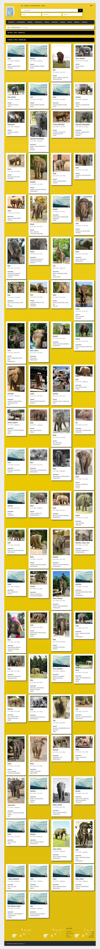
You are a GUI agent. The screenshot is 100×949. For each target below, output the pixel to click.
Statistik (69, 22)
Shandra (55, 557)
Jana (77, 223)
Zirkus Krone (33, 358)
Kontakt (43, 5)
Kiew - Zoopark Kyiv (13, 592)
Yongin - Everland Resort (14, 66)
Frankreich (10, 178)
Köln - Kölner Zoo (57, 442)
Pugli (9, 462)
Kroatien (32, 403)
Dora (31, 295)
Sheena (77, 339)
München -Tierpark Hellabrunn (61, 515)
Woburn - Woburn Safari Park (60, 77)
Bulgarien (78, 318)
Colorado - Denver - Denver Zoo (61, 401)
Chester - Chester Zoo (35, 513)
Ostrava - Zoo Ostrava (35, 594)
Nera (31, 680)
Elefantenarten (21, 22)
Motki (77, 476)
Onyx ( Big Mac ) (58, 669)
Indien (32, 802)
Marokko (78, 232)
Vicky (31, 625)
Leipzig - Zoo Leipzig (80, 259)
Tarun (9, 210)
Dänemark (78, 432)
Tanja (77, 625)
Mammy (32, 58)
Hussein (55, 336)
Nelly (77, 379)
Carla (9, 350)
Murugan (55, 750)
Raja (54, 70)
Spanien (32, 149)
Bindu (54, 435)
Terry (31, 97)
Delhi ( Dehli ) (34, 350)
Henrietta (78, 584)
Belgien (55, 648)
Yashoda (32, 182)
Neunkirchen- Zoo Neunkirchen (38, 470)
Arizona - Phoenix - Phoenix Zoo (83, 346)
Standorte (29, 22)
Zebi (31, 906)
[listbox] (31, 14)
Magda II (10, 709)
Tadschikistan (34, 718)
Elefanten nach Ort (15, 27)
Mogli (32, 557)
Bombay (77, 791)
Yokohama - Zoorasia (13, 104)
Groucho (55, 393)
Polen (54, 220)
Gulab (9, 763)
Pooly (54, 97)
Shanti (32, 224)
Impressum (26, 5)
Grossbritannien (57, 79)
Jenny (54, 879)
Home (22, 5)
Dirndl (9, 584)
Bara (9, 266)
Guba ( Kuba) (79, 879)
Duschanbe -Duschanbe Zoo (37, 717)
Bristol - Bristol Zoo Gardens (37, 913)
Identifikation (38, 22)
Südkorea (10, 67)
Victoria (10, 917)
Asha (77, 167)
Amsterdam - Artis (57, 757)
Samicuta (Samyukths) (37, 138)
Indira (9, 834)
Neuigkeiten (11, 22)
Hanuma (10, 505)
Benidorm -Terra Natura (14, 470)
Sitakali (55, 209)
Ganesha (33, 791)
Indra (9, 669)
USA (77, 348)
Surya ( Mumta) (80, 58)
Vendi (54, 173)
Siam (77, 850)
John (31, 879)
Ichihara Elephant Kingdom (37, 66)
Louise (77, 309)
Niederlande (56, 607)
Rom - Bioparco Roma (81, 387)
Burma (32, 251)
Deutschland (33, 191)
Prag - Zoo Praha (34, 231)
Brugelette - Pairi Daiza (59, 647)
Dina (9, 295)
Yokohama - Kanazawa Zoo (82, 104)
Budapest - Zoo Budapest (82, 886)
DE (92, 5)
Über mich (76, 22)
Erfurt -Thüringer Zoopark (59, 812)
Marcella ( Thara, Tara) (82, 543)
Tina (76, 709)
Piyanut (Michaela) (59, 124)
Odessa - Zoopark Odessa (59, 181)
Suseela (32, 586)
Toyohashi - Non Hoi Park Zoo (83, 175)
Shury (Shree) (12, 97)
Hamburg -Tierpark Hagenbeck (38, 189)
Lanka (32, 393)
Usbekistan (11, 515)
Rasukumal (11, 124)
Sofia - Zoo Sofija (79, 316)
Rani (31, 462)
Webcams (62, 22)
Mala (9, 640)
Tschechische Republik (36, 233)
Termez (9, 513)
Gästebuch (84, 22)
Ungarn (78, 487)
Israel (54, 135)
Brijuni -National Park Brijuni (37, 401)
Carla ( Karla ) (57, 849)
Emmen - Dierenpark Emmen (60, 606)
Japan (31, 67)
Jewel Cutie (11, 805)
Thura (77, 251)
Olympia (32, 834)
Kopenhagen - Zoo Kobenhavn (83, 430)
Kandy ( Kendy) (57, 805)
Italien (77, 388)
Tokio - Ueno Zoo (79, 66)
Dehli (31, 709)
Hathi (9, 58)
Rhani (32, 763)
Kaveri (9, 169)
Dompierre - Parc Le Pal (14, 176)
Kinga (77, 670)
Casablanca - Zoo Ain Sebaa (82, 231)
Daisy (54, 295)
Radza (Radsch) (58, 598)
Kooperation (55, 22)
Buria (54, 468)
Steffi (9, 543)
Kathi (54, 508)
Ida (76, 422)
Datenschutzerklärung (35, 5)
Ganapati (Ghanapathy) (82, 124)
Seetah (77, 515)
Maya (32, 505)
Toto (54, 720)
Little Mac (11, 393)
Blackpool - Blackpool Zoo (82, 550)
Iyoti (54, 266)
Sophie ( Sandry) (13, 422)
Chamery (78, 97)
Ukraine (55, 182)
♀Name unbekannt (13, 879)
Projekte (47, 22)
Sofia (31, 422)
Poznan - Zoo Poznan (80, 757)
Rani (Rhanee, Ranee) (14, 906)
